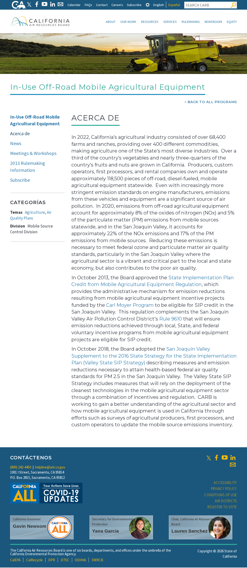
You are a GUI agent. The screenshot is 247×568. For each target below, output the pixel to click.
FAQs (88, 4)
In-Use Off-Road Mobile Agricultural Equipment (35, 120)
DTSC (65, 560)
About (111, 22)
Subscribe (134, 4)
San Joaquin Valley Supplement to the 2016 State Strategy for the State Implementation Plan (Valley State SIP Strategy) (154, 356)
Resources (149, 22)
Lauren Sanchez (190, 531)
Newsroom (213, 22)
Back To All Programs (212, 102)
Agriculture (35, 212)
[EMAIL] (60, 4)
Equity (232, 22)
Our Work (128, 22)
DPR (51, 560)
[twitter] (208, 457)
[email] (233, 464)
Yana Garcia (105, 531)
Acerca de (20, 133)
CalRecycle (34, 560)
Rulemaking (191, 22)
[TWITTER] (29, 4)
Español (174, 4)
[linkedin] (233, 457)
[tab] (147, 4)
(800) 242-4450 (20, 467)
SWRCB (97, 560)
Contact (102, 4)
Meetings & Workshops (33, 153)
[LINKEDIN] (52, 4)
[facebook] (216, 457)
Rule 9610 (170, 319)
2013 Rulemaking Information (27, 166)
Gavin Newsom (29, 526)
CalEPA (15, 560)
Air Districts (226, 501)
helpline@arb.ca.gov (50, 467)
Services (170, 22)
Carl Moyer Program (130, 305)
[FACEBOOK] (37, 4)
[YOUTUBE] (44, 4)
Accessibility (225, 482)
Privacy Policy (224, 488)
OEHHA (80, 560)
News (15, 143)
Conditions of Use (220, 495)
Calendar (74, 4)
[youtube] (224, 457)
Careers (117, 4)
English (158, 4)
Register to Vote (222, 507)
